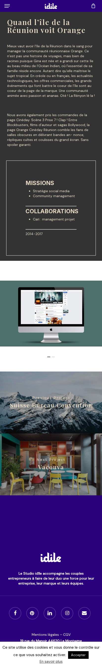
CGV (67, 634)
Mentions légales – (47, 634)
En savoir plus (51, 661)
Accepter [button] (78, 655)
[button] (7, 5)
